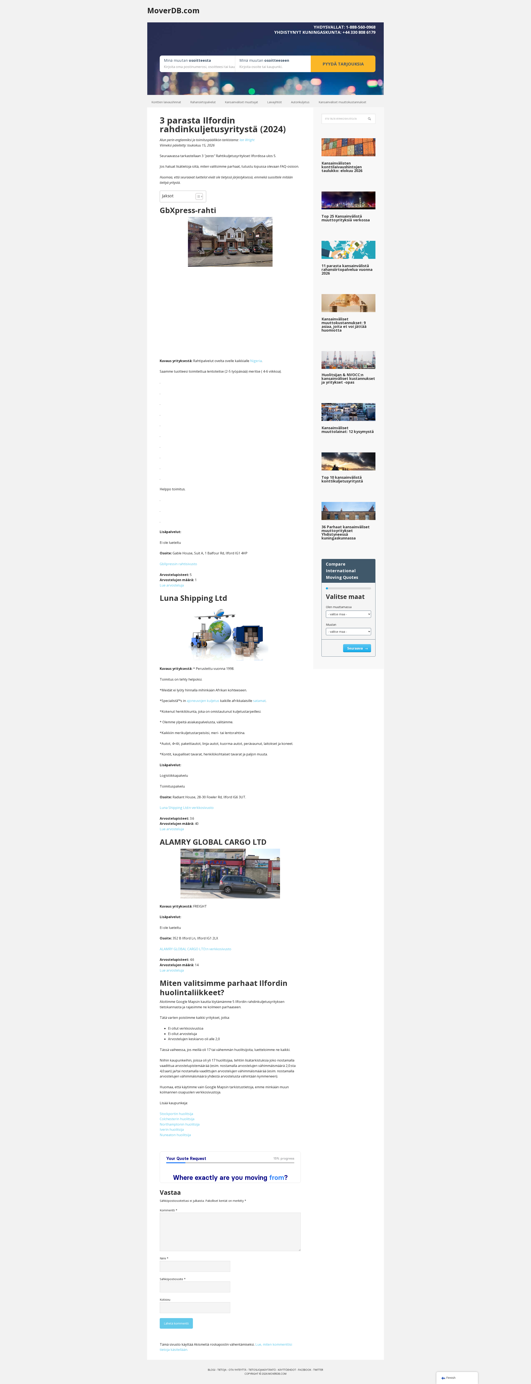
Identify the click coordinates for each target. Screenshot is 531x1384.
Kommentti (168, 1210)
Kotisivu (165, 1300)
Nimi (164, 1258)
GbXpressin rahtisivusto (178, 564)
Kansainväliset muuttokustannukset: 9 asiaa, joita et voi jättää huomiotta (344, 324)
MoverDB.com (173, 10)
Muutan (331, 625)
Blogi (211, 1370)
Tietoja (222, 1370)
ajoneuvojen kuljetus (203, 700)
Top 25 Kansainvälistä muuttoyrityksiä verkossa (346, 218)
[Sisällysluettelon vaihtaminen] (197, 196)
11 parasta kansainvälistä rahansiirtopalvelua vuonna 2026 (347, 269)
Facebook (304, 1370)
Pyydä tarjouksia (343, 64)
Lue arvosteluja (172, 585)
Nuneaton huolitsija (175, 1135)
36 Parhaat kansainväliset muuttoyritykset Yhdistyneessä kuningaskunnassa (346, 532)
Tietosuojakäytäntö (262, 1370)
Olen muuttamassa (339, 607)
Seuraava (355, 648)
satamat (259, 700)
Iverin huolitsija (172, 1129)
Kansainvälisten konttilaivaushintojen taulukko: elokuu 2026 (342, 167)
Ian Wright (247, 140)
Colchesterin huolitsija (177, 1119)
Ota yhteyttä (237, 1370)
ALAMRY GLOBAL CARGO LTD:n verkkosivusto (195, 949)
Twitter (318, 1370)
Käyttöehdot (287, 1370)
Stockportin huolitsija (176, 1113)
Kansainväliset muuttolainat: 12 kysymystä (348, 429)
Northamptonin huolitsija (180, 1124)
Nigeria (256, 361)
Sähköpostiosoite (173, 1279)
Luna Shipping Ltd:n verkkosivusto (187, 807)
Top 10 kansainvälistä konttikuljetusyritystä (342, 479)
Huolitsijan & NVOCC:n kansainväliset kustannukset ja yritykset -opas (348, 378)
